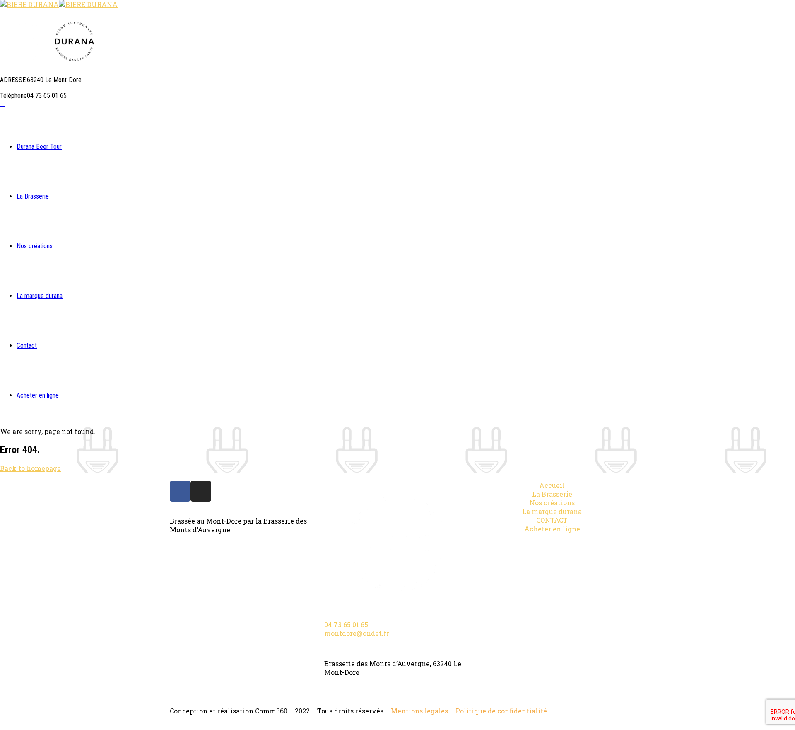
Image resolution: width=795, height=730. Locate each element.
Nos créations (35, 246)
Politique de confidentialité (501, 710)
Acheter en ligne (38, 395)
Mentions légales (419, 710)
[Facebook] (180, 491)
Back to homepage (30, 468)
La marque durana (40, 296)
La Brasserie (33, 196)
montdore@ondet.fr (356, 633)
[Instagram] (200, 491)
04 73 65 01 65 (346, 624)
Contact (27, 345)
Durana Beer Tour (39, 146)
